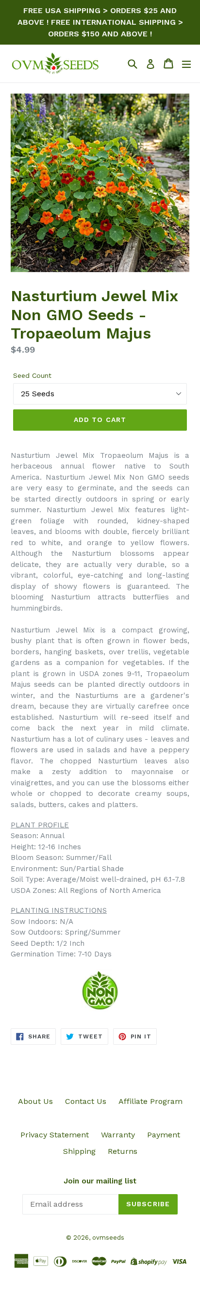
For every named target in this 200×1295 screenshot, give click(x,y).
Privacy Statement (54, 1134)
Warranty (118, 1134)
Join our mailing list (100, 1181)
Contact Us (85, 1101)
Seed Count (32, 375)
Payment (163, 1134)
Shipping (79, 1151)
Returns (122, 1151)
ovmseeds (108, 1237)
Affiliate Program (150, 1101)
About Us (35, 1101)
